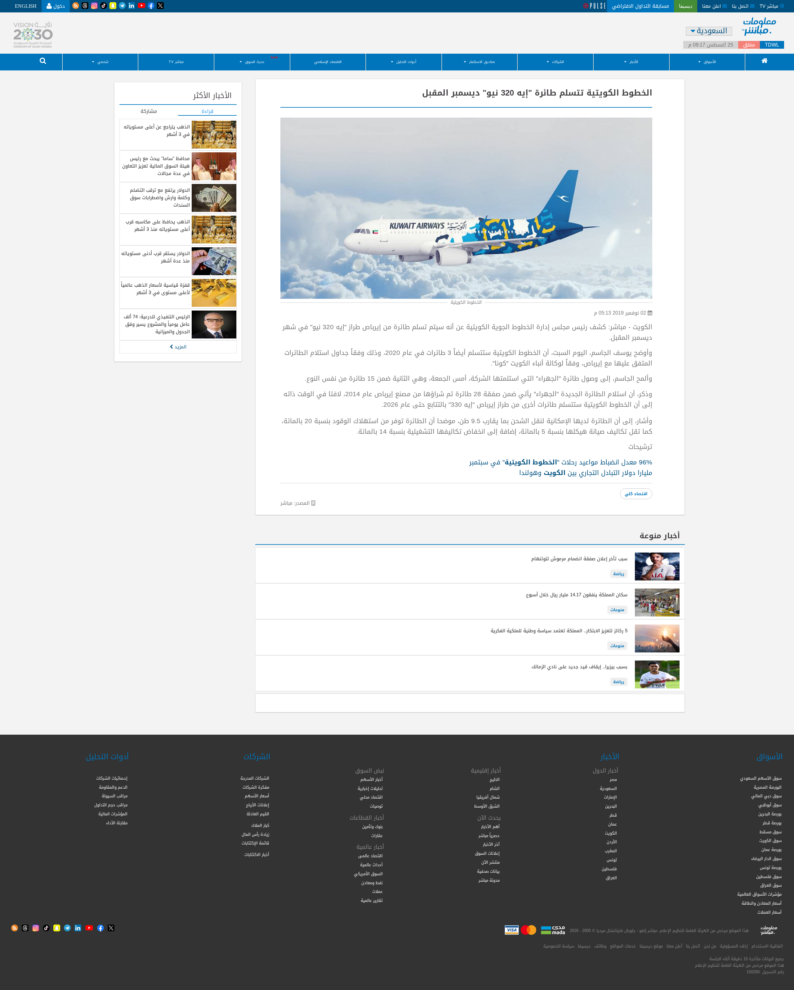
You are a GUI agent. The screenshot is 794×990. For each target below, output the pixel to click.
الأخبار (634, 62)
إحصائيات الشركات (111, 778)
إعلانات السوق (487, 853)
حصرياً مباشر (489, 836)
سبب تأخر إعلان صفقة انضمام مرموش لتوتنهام (579, 558)
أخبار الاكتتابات (256, 854)
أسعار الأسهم (257, 796)
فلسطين (609, 869)
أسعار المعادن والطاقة (762, 903)
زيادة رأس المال (255, 834)
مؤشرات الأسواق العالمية (759, 894)
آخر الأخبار (491, 844)
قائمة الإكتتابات (255, 843)
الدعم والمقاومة (113, 787)
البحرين (611, 806)
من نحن (710, 946)
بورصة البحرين (770, 814)
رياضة (618, 574)
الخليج (495, 779)
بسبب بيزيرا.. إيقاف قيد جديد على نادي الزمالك (579, 666)
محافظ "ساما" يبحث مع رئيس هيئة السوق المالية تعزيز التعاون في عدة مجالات (156, 166)
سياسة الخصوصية (558, 946)
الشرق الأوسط (487, 806)
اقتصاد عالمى (370, 856)
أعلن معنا (674, 946)
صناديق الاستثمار (482, 62)
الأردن (612, 842)
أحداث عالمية (371, 865)
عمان (612, 824)
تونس (612, 860)
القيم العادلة (258, 814)
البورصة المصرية (768, 787)
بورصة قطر (772, 823)
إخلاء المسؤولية (734, 946)
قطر (613, 815)
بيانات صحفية (488, 871)
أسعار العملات (769, 912)
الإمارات (610, 797)
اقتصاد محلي (371, 797)
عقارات (377, 836)
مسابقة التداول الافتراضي (640, 6)
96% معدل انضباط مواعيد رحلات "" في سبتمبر (560, 462)
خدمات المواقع (623, 946)
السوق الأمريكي (368, 874)
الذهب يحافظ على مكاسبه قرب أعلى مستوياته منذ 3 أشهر (158, 225)
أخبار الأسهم (371, 779)
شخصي (103, 62)
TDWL (772, 45)
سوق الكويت (770, 840)
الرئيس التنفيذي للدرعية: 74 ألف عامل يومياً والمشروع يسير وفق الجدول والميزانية (157, 324)
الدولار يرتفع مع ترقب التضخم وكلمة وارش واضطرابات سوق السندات (160, 197)
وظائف (600, 946)
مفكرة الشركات (256, 787)
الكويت (611, 833)
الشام (495, 788)
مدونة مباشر (489, 880)
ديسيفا (584, 946)
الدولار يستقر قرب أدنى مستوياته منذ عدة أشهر (155, 257)
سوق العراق (771, 885)
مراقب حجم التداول (110, 805)
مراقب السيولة (114, 796)
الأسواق (710, 62)
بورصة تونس (771, 867)
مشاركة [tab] (149, 111)
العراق (611, 878)
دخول (58, 6)
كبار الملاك (260, 825)
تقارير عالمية (372, 900)
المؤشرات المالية (112, 814)
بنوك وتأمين (372, 827)
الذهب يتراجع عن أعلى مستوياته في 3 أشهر (157, 130)
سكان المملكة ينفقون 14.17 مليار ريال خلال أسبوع (576, 594)
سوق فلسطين (769, 876)
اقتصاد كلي (636, 494)
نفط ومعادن (372, 883)
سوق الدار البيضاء (766, 858)
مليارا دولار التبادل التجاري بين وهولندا (585, 473)
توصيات (376, 806)
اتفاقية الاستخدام (767, 946)
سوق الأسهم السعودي (761, 778)
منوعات (617, 610)
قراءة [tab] (207, 111)
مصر (613, 779)
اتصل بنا (741, 6)
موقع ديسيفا (651, 946)
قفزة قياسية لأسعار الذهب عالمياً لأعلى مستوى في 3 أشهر (155, 288)
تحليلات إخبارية (370, 788)
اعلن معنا (712, 6)
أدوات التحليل (406, 62)
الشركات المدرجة (254, 778)
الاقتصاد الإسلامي (327, 62)
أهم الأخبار (490, 827)
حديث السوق (254, 62)
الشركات (558, 62)
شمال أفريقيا (488, 797)
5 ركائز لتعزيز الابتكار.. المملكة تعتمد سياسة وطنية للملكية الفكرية (559, 630)
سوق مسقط (771, 832)
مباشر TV (176, 62)
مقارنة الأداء (116, 823)
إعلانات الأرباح (257, 805)
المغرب (611, 851)
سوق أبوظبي (770, 805)
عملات (377, 891)
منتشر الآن (490, 862)
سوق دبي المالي (766, 796)
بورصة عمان (771, 849)
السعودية (608, 788)
